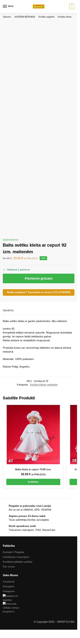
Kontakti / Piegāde (13, 552)
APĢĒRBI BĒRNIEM (24, 17)
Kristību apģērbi (47, 17)
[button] (71, 6)
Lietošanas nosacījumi (16, 556)
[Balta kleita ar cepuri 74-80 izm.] (33, 434)
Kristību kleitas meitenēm (44, 384)
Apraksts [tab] (8, 310)
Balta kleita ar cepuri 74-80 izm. (33, 469)
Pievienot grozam (38, 278)
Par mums (9, 566)
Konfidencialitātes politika (17, 561)
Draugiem (8, 586)
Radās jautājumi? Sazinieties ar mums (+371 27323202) (38, 292)
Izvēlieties (33, 482)
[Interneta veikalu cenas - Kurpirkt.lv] (38, 608)
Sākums (7, 17)
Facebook (9, 581)
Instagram (9, 591)
